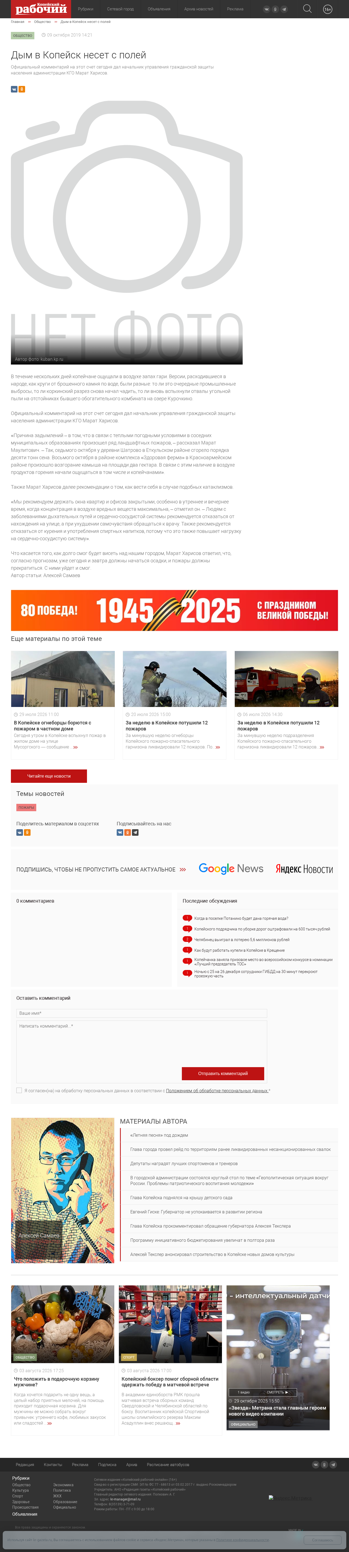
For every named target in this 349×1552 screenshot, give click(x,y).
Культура (20, 1490)
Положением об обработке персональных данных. (217, 1090)
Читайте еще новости (49, 776)
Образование (65, 1502)
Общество (21, 1485)
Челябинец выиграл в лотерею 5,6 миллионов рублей (242, 940)
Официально (64, 1507)
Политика (62, 1490)
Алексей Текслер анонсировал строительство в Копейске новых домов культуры (212, 1254)
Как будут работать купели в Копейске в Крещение (239, 950)
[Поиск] (307, 9)
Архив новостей (198, 9)
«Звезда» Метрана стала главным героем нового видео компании (277, 1411)
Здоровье (20, 1502)
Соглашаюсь (322, 1540)
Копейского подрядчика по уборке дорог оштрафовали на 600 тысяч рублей (262, 929)
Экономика (63, 1485)
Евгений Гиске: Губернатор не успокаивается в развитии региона (196, 1211)
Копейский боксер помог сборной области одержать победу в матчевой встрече (170, 1382)
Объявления (159, 9)
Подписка (107, 1464)
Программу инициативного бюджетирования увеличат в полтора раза (202, 1240)
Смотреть (275, 1392)
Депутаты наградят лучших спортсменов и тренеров (184, 1163)
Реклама (235, 9)
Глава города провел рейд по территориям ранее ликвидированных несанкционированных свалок (230, 1149)
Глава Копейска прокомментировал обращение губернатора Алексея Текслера (210, 1226)
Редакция (25, 1464)
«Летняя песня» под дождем (159, 1135)
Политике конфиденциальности (242, 1540)
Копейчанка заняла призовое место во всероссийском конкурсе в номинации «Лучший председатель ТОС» (263, 961)
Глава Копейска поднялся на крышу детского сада (181, 1197)
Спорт (17, 1496)
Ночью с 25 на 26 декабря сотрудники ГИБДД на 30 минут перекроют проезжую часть (256, 973)
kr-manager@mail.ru (125, 1499)
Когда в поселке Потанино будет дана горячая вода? (241, 918)
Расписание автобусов (168, 1464)
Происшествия (25, 1507)
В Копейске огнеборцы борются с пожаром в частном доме (52, 726)
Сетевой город (120, 9)
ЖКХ (57, 1496)
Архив (131, 1464)
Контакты (53, 1464)
